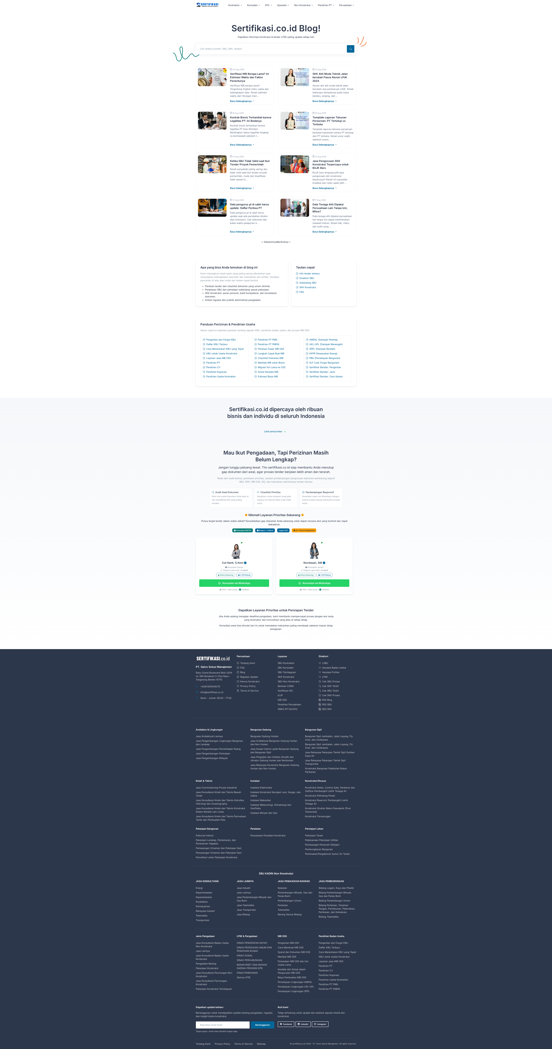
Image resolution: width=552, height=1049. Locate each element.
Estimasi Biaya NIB (268, 376)
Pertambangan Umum (289, 900)
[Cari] (350, 49)
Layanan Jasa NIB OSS (218, 358)
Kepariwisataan (204, 892)
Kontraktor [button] (234, 5)
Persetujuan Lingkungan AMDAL (295, 982)
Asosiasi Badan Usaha (334, 667)
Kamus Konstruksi (249, 681)
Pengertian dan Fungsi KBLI (221, 339)
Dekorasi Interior (205, 835)
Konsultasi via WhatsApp (236, 583)
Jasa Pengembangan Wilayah (212, 758)
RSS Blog (327, 699)
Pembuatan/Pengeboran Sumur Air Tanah (327, 853)
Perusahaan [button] (345, 5)
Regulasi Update (249, 676)
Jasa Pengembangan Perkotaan (213, 753)
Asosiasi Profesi (330, 672)
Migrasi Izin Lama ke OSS (271, 367)
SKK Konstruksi (307, 287)
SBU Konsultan (286, 667)
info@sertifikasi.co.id (211, 692)
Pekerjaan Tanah (314, 835)
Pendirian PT (213, 362)
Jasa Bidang (243, 914)
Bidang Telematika (329, 916)
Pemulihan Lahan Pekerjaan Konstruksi (216, 857)
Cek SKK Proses (331, 695)
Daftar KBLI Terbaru (217, 344)
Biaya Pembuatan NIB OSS (292, 977)
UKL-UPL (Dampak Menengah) (326, 344)
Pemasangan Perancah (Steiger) (322, 844)
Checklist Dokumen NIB (270, 358)
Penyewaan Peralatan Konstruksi (267, 835)
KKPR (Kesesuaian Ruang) (323, 353)
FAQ (301, 291)
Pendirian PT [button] (325, 5)
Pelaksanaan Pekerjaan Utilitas (321, 840)
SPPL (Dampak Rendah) (322, 348)
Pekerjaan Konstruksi (207, 968)
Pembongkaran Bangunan (319, 849)
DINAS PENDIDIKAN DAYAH (252, 942)
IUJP (280, 695)
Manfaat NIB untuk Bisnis (271, 362)
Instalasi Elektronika (261, 787)
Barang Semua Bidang (290, 914)
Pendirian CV (213, 367)
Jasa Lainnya (244, 892)
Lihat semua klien (273, 431)
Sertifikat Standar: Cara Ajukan (326, 376)
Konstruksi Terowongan (317, 816)
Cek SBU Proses (331, 681)
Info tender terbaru (309, 273)
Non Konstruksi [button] (302, 5)
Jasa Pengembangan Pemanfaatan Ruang (218, 748)
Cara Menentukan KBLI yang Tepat (225, 348)
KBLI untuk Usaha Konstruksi (221, 353)
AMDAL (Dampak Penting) (323, 339)
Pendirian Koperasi (216, 371)
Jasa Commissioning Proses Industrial (216, 787)
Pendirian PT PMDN (268, 344)
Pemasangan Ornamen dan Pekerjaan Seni (218, 848)
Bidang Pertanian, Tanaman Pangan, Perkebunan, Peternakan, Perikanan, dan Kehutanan (337, 909)
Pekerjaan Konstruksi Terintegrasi (214, 988)
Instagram (321, 1024)
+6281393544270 (210, 686)
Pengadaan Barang (206, 963)
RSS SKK (327, 709)
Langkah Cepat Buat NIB (271, 353)
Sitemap (261, 1043)
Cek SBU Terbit (330, 690)
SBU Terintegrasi (287, 672)
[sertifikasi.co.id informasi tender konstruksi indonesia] (207, 5)
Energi (199, 888)
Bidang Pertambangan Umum (334, 900)
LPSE (325, 676)
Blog (242, 672)
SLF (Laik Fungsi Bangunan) (324, 362)
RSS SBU (327, 704)
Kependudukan (204, 897)
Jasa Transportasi (246, 909)
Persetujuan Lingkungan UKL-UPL (296, 986)
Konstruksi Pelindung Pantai (320, 795)
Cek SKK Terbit (330, 686)
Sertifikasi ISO (285, 690)
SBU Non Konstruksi (288, 681)
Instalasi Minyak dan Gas (263, 812)
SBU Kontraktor (286, 663)
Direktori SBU (306, 278)
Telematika (201, 915)
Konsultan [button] (252, 5)
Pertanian (283, 905)
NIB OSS (282, 699)
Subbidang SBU (307, 282)
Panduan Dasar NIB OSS (271, 348)
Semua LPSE (243, 977)
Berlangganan (262, 1025)
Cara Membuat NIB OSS (290, 947)
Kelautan (282, 888)
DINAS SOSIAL (245, 955)
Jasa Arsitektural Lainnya (209, 736)
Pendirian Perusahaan (289, 704)
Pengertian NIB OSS (288, 942)
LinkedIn (304, 1024)
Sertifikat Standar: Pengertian (325, 367)
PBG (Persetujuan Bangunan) (324, 358)
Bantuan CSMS (286, 686)
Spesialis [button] (282, 5)
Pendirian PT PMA (267, 339)
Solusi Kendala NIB (268, 371)
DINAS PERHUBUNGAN (249, 960)
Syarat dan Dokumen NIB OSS (294, 952)
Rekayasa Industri (205, 911)
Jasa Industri (243, 888)
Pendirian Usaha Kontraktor (221, 376)
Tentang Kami (247, 663)
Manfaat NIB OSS (287, 956)
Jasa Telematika (245, 905)
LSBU (325, 663)
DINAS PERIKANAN (247, 972)
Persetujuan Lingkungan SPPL (294, 991)
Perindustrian (203, 906)
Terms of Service (249, 690)
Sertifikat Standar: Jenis (322, 371)
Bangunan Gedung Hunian (264, 736)
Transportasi (202, 920)
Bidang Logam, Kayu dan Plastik (336, 888)
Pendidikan (202, 901)
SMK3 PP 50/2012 (288, 709)
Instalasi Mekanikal (260, 800)
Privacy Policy (248, 686)
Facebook (287, 1024)
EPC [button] (267, 5)
